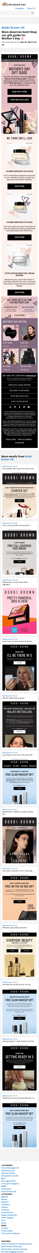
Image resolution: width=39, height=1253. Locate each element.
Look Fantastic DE (8, 1191)
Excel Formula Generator (11, 1246)
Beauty (4, 1199)
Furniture (5, 1210)
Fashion (4, 1207)
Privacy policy (7, 1231)
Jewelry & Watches (9, 1215)
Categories (19, 8)
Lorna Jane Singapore (10, 1183)
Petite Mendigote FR (10, 1168)
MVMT (4, 1186)
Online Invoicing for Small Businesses (16, 1244)
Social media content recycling (14, 1249)
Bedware (5, 1202)
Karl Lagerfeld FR (8, 1181)
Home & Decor (7, 1212)
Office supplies (7, 1217)
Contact (4, 1228)
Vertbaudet (6, 1189)
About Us (31, 8)
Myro (3, 1178)
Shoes (3, 1223)
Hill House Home (8, 1173)
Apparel (4, 1197)
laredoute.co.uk (8, 1170)
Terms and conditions (10, 1233)
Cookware (5, 1204)
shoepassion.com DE (9, 1176)
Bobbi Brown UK (13, 28)
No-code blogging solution (12, 1251)
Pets (3, 1220)
